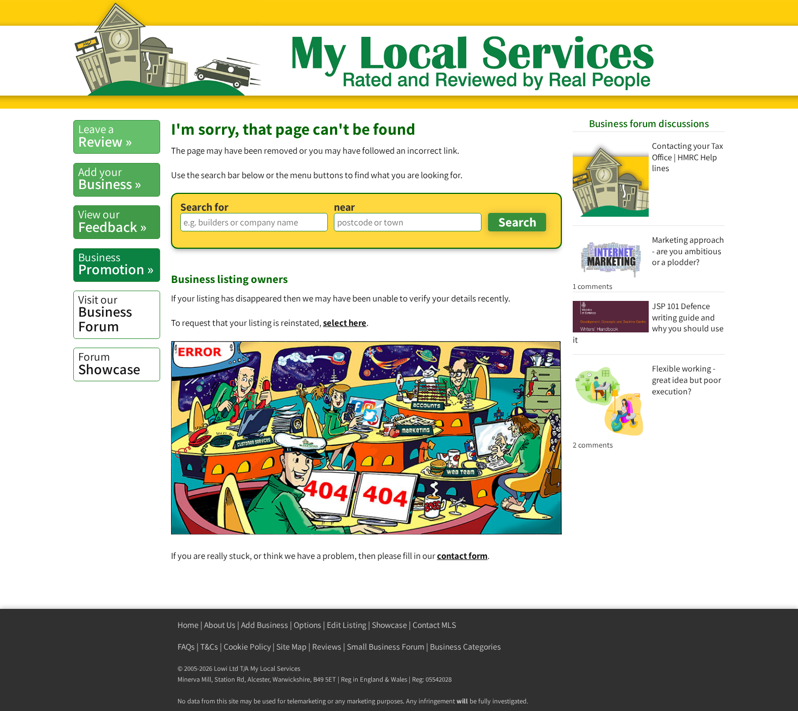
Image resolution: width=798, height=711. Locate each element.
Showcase (109, 363)
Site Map (291, 646)
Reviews (326, 646)
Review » (105, 135)
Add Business (264, 625)
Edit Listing (346, 625)
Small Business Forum (386, 646)
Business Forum (105, 314)
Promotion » (116, 264)
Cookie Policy (247, 646)
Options (307, 625)
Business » (109, 178)
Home (188, 625)
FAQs (186, 646)
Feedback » (112, 221)
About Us (220, 625)
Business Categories (465, 646)
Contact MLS (434, 625)
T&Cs (209, 646)
